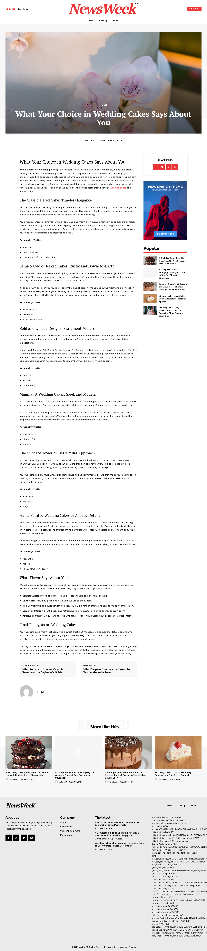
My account (66, 835)
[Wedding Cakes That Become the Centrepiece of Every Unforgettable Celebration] (150, 286)
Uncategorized (102, 839)
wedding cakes (118, 187)
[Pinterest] (169, 167)
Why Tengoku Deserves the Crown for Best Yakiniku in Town (107, 670)
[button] (23, 9)
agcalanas (14, 779)
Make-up (181, 806)
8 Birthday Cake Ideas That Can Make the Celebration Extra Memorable (172, 261)
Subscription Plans (70, 831)
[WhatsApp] (175, 167)
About (63, 822)
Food (103, 105)
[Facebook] (156, 167)
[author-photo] (7, 779)
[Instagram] (16, 838)
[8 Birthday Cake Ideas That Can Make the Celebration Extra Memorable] (150, 260)
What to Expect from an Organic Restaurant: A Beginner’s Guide (42, 670)
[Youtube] (31, 838)
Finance (168, 806)
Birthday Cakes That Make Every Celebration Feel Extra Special (172, 299)
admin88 (63, 782)
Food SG (194, 806)
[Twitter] (162, 167)
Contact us (66, 826)
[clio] (26, 692)
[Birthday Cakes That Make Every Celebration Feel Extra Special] (150, 298)
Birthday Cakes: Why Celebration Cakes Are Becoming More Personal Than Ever (171, 311)
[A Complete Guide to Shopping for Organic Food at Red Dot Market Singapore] (150, 272)
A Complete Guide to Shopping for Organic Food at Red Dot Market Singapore (172, 273)
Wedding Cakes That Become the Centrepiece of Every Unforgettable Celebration (173, 287)
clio (92, 140)
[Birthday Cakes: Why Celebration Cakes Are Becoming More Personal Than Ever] (150, 310)
